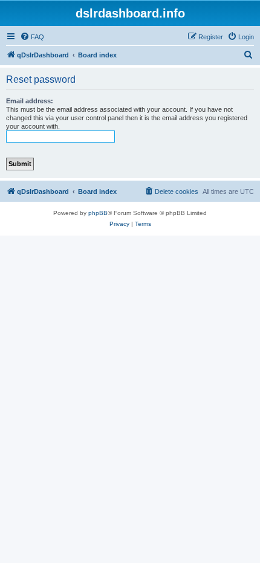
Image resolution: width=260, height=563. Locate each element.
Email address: (29, 101)
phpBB (98, 213)
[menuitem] (32, 37)
